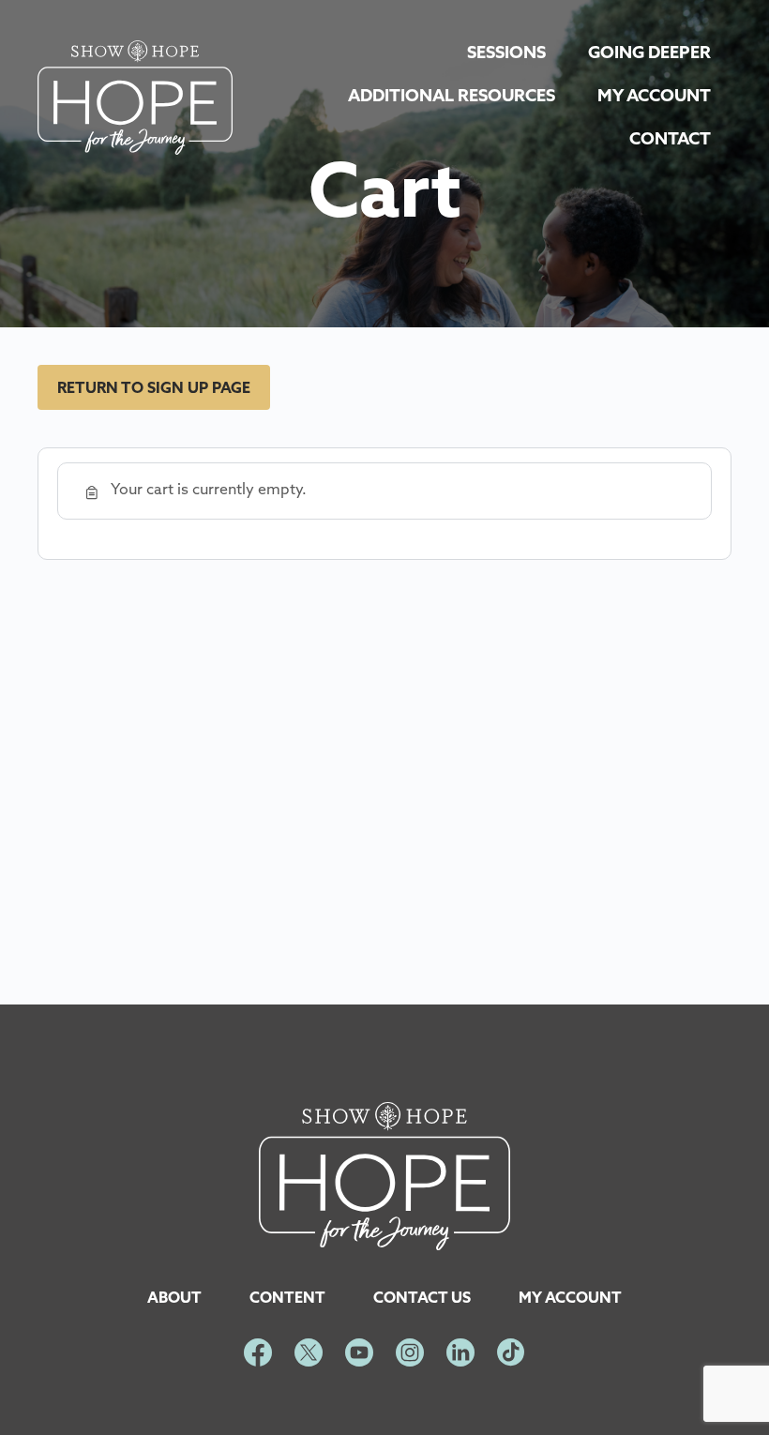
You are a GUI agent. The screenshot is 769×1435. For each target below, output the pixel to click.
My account (570, 1299)
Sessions (506, 54)
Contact (670, 140)
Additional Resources (451, 97)
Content (287, 1299)
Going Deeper (649, 54)
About (174, 1299)
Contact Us (422, 1299)
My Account (654, 97)
